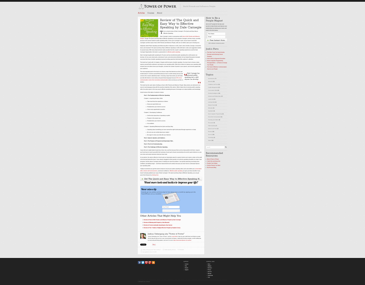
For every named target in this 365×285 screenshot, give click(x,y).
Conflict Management (213, 87)
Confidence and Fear (213, 84)
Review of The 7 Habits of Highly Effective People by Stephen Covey (162, 227)
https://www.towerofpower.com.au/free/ (182, 240)
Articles (141, 13)
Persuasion (210, 122)
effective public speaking (173, 52)
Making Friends (211, 105)
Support (186, 269)
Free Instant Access (218, 40)
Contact (186, 264)
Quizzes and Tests (212, 128)
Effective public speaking (176, 170)
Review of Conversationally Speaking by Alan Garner (158, 225)
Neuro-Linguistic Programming (215, 113)
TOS (209, 277)
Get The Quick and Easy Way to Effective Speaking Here (173, 179)
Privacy (209, 269)
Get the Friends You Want (213, 165)
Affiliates (209, 265)
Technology (210, 137)
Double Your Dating (212, 163)
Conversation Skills (212, 90)
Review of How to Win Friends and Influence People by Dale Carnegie (162, 219)
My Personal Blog (211, 167)
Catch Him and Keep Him (213, 161)
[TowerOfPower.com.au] (157, 6)
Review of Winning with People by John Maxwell (156, 222)
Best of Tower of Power (213, 159)
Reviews (174, 249)
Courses (150, 13)
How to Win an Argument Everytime (216, 58)
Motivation (210, 108)
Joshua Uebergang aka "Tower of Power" (152, 249)
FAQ (186, 265)
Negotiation (210, 111)
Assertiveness (211, 78)
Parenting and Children (213, 119)
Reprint (186, 267)
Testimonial (210, 275)
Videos (209, 140)
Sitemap (209, 273)
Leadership (210, 99)
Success (210, 134)
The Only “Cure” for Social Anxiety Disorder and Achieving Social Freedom (216, 54)
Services (210, 271)
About (159, 13)
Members (210, 267)
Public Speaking (168, 249)
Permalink (181, 249)
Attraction (210, 81)
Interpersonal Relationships (214, 96)
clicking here (155, 175)
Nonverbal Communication (214, 116)
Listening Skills (211, 102)
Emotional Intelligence (213, 93)
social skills (174, 236)
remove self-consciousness (150, 170)
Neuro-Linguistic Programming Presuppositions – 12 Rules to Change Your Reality (217, 62)
